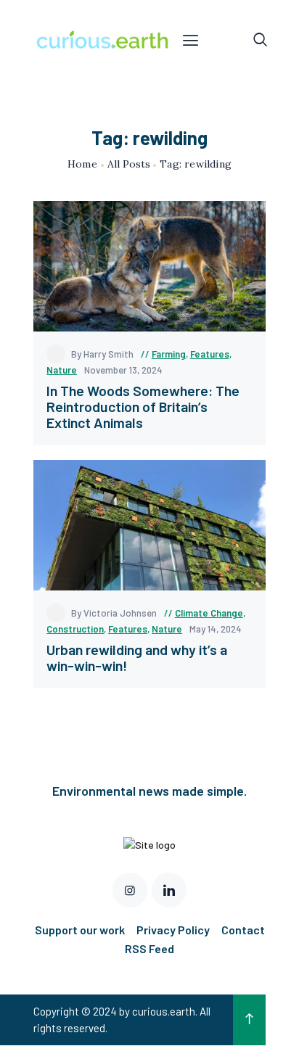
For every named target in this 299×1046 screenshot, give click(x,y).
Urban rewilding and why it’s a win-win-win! (136, 657)
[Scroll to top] (249, 1019)
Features (209, 354)
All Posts (128, 163)
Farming (169, 354)
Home (82, 164)
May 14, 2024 (215, 629)
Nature (61, 370)
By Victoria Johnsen (115, 613)
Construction (75, 629)
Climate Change (209, 613)
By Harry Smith (103, 354)
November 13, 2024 (123, 370)
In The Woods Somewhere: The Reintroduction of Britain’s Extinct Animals (142, 406)
